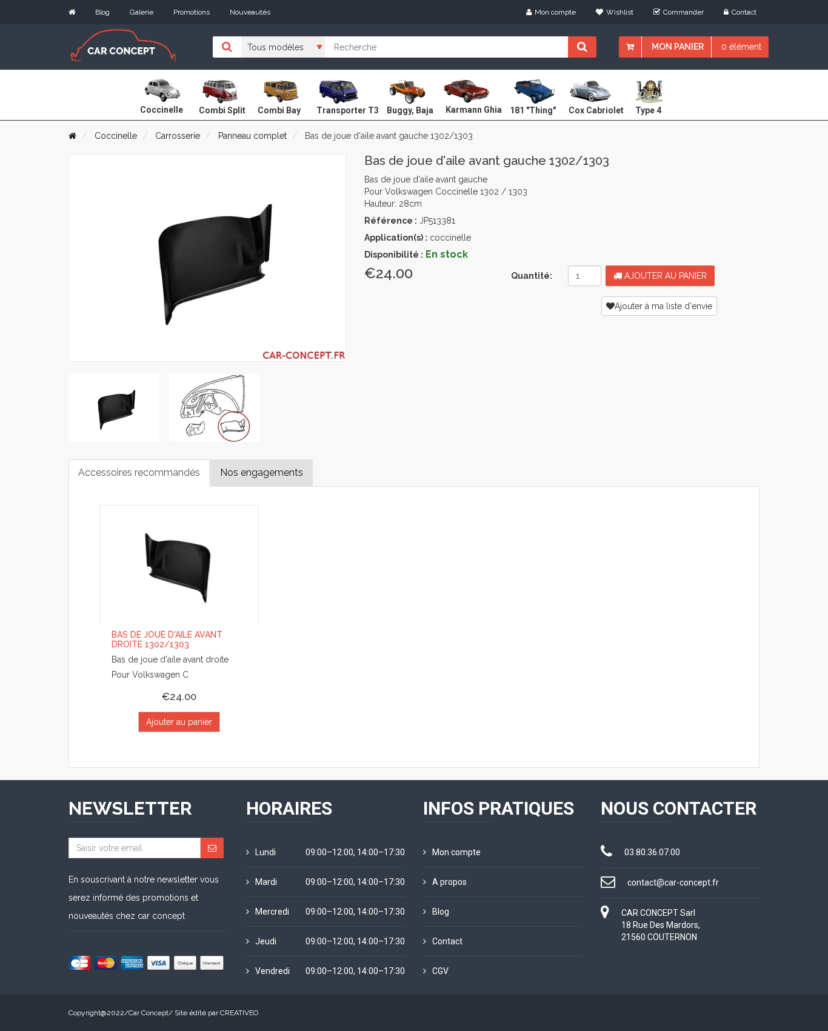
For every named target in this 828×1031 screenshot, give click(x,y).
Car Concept (149, 1013)
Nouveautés (250, 12)
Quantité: (531, 276)
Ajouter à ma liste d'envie (663, 306)
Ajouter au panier (664, 276)
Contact (744, 12)
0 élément (741, 47)
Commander (683, 12)
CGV (440, 971)
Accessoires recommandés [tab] (139, 472)
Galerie (141, 12)
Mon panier (678, 47)
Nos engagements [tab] (261, 472)
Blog (102, 12)
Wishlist (619, 12)
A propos (449, 882)
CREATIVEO (239, 1013)
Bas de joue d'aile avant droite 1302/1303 (167, 639)
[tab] (113, 408)
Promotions (191, 12)
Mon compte (555, 12)
